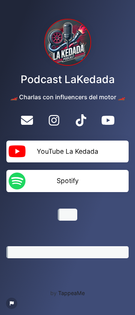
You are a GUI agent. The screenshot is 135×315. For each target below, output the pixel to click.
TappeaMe (71, 293)
